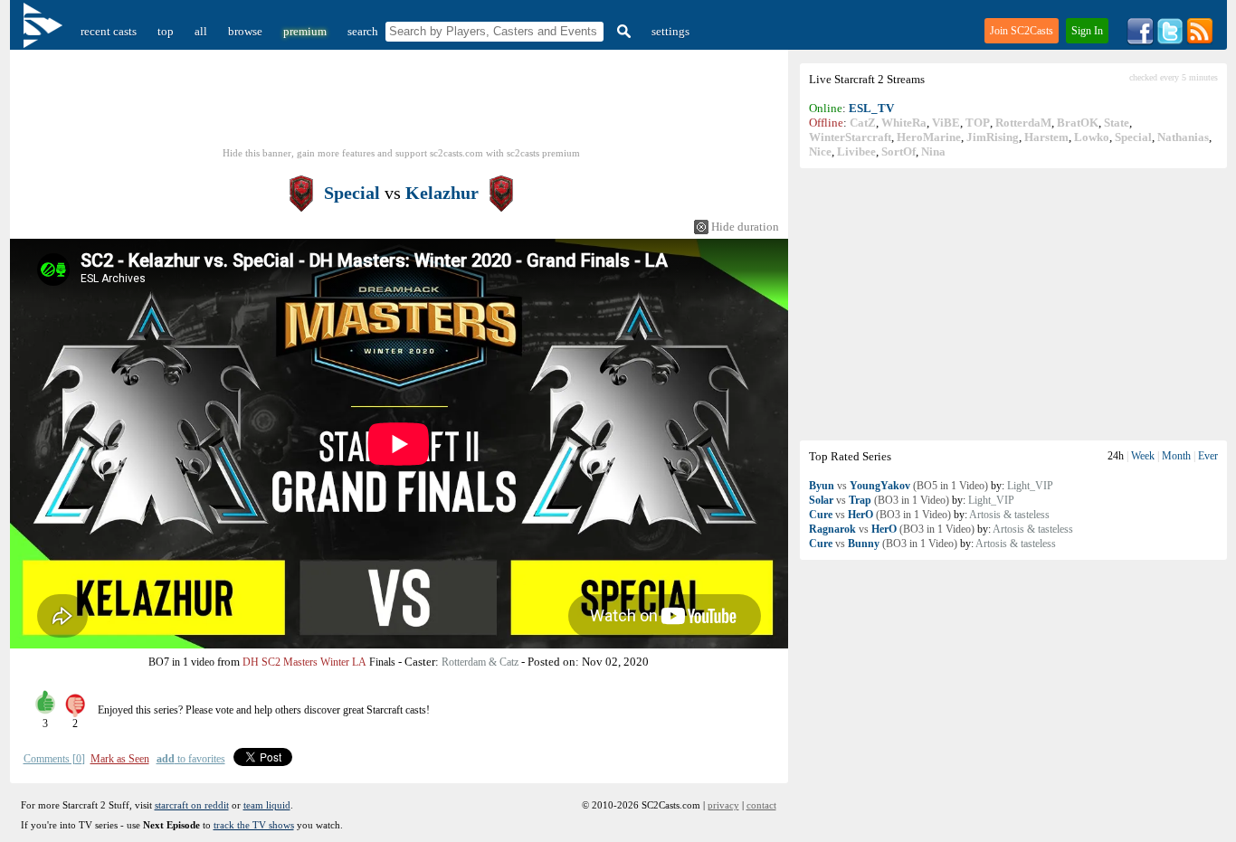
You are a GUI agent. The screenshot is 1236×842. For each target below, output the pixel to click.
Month (1176, 455)
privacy (723, 804)
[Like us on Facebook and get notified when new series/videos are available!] (1140, 41)
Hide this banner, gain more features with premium (401, 152)
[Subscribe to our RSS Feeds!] (1199, 41)
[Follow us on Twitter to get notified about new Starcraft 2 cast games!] (1170, 41)
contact (761, 804)
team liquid (266, 804)
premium (305, 31)
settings (670, 31)
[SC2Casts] (45, 31)
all (201, 31)
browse (245, 31)
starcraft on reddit (192, 804)
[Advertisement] (1013, 303)
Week (1143, 455)
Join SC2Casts (1021, 30)
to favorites (191, 758)
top (165, 31)
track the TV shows (254, 824)
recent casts (109, 31)
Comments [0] (54, 758)
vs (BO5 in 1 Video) (898, 485)
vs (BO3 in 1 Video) (879, 500)
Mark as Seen (119, 758)
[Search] (622, 31)
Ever (1208, 455)
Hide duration (745, 226)
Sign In (1087, 30)
